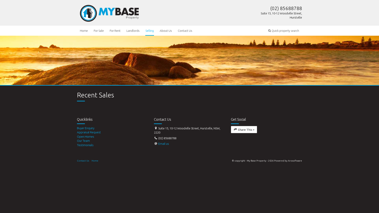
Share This (245, 129)
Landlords (133, 30)
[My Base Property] (109, 12)
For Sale (99, 30)
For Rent (115, 30)
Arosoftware (295, 160)
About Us (166, 30)
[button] (283, 31)
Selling (149, 30)
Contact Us (185, 30)
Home (84, 30)
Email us (163, 143)
